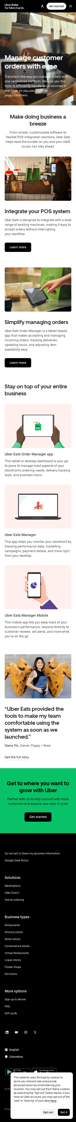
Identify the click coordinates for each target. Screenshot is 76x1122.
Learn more (18, 247)
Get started (56, 6)
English (14, 1049)
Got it (63, 1112)
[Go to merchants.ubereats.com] (14, 6)
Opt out (48, 1112)
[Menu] (70, 6)
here (53, 1100)
